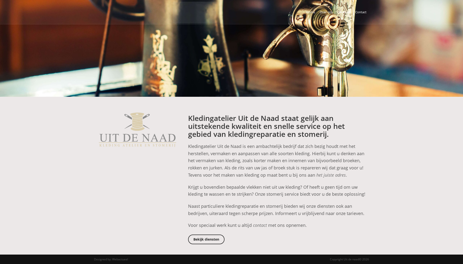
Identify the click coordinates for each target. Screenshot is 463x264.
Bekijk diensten (206, 239)
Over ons (326, 12)
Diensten (344, 12)
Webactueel (120, 259)
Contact (361, 12)
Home (310, 12)
